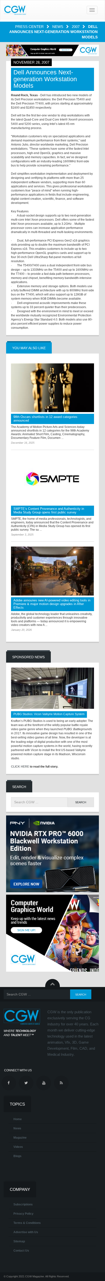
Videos (18, 1147)
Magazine (20, 1137)
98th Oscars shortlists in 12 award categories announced (45, 418)
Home (17, 1119)
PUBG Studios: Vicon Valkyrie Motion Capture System (48, 714)
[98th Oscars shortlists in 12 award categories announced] (52, 387)
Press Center (30, 27)
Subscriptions (23, 1204)
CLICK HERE (20, 766)
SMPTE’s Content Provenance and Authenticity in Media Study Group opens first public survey (48, 510)
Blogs (17, 1156)
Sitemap (19, 1241)
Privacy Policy (23, 1213)
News (58, 27)
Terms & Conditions (27, 1223)
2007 (76, 27)
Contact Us (21, 1250)
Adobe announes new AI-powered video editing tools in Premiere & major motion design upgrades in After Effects (51, 603)
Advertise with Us (25, 1232)
